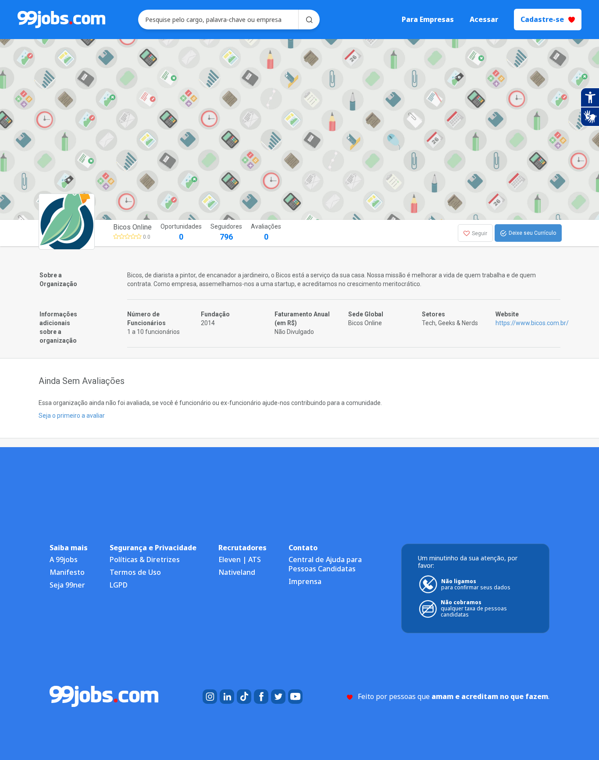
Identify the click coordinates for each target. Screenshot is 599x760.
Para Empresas (428, 19)
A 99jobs (64, 559)
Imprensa (305, 581)
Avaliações (266, 232)
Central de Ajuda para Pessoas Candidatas (325, 564)
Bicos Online (132, 227)
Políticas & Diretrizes (145, 559)
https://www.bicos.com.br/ (532, 322)
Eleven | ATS (239, 559)
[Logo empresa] (88, 233)
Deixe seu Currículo (532, 233)
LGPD (119, 585)
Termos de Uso (135, 572)
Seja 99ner (67, 585)
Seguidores (226, 232)
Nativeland (236, 572)
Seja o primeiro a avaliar (72, 415)
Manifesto (67, 572)
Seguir (479, 233)
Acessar (484, 19)
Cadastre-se (542, 19)
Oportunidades (181, 232)
